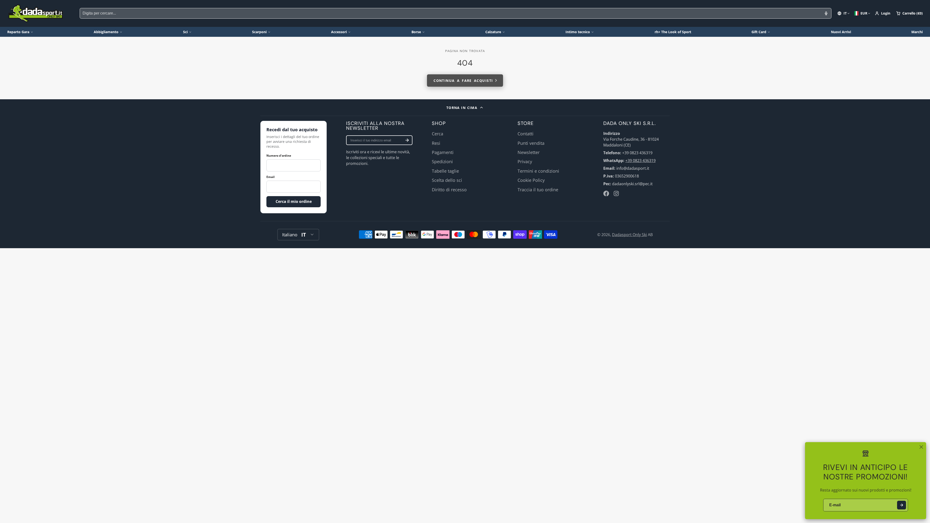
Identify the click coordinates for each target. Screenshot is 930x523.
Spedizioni (442, 161)
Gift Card (759, 32)
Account (882, 13)
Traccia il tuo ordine (538, 189)
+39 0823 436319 (640, 160)
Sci (185, 32)
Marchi (917, 32)
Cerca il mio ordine (294, 201)
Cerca (437, 134)
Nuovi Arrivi (841, 32)
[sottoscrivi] (407, 140)
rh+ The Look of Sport (673, 32)
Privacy (525, 161)
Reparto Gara (18, 32)
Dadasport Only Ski (629, 234)
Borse (416, 32)
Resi (436, 143)
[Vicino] (921, 447)
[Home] (35, 13)
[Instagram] (617, 193)
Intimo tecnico (578, 32)
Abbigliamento (106, 32)
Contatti (526, 134)
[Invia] (901, 505)
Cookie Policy (531, 180)
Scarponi (259, 32)
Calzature (493, 32)
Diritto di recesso (449, 189)
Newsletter (529, 152)
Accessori (339, 32)
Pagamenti (443, 152)
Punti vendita (531, 143)
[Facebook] (606, 193)
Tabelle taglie (445, 171)
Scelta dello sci (447, 180)
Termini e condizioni (538, 171)
